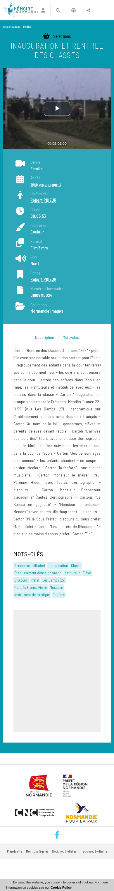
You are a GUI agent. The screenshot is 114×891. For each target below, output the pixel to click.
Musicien (56, 587)
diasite (103, 851)
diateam (73, 851)
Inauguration (58, 565)
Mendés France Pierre (30, 587)
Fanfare (59, 594)
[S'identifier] (43, 10)
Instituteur (72, 573)
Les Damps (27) (53, 580)
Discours (21, 580)
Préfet (35, 580)
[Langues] (73, 10)
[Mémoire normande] (21, 10)
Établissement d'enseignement (37, 573)
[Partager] (88, 10)
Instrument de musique (32, 594)
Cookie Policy (61, 887)
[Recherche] (58, 10)
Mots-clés (71, 337)
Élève (87, 573)
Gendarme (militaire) (29, 565)
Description (44, 337)
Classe (76, 565)
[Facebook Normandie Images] (57, 835)
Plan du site (14, 851)
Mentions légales (37, 851)
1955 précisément (45, 184)
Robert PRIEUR (43, 200)
